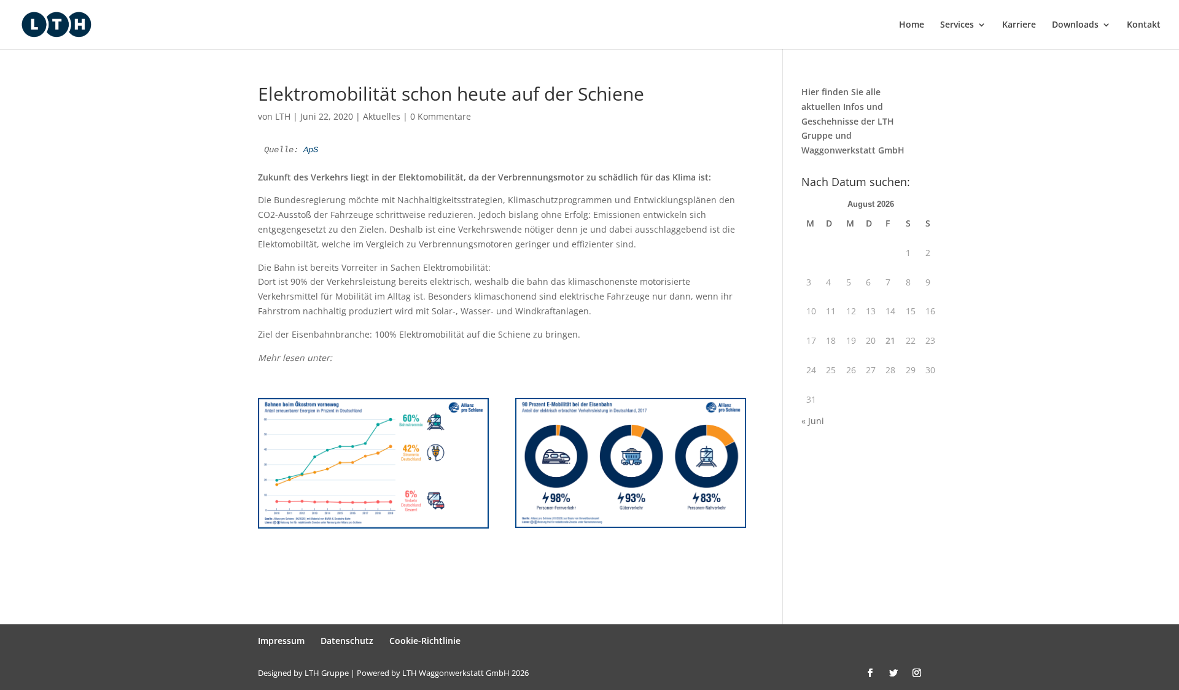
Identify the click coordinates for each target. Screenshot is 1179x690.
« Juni (812, 421)
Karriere (1019, 25)
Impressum (281, 640)
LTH (282, 116)
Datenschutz (347, 640)
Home (911, 25)
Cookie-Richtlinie (425, 640)
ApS (310, 150)
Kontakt (1144, 25)
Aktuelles (381, 116)
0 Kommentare (440, 116)
